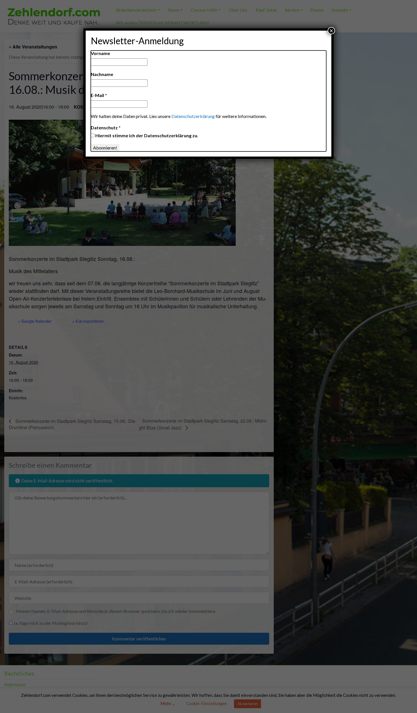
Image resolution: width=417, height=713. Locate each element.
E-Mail (99, 95)
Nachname (102, 74)
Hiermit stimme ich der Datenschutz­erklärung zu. (146, 135)
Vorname (100, 53)
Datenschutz (106, 127)
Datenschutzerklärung (193, 116)
